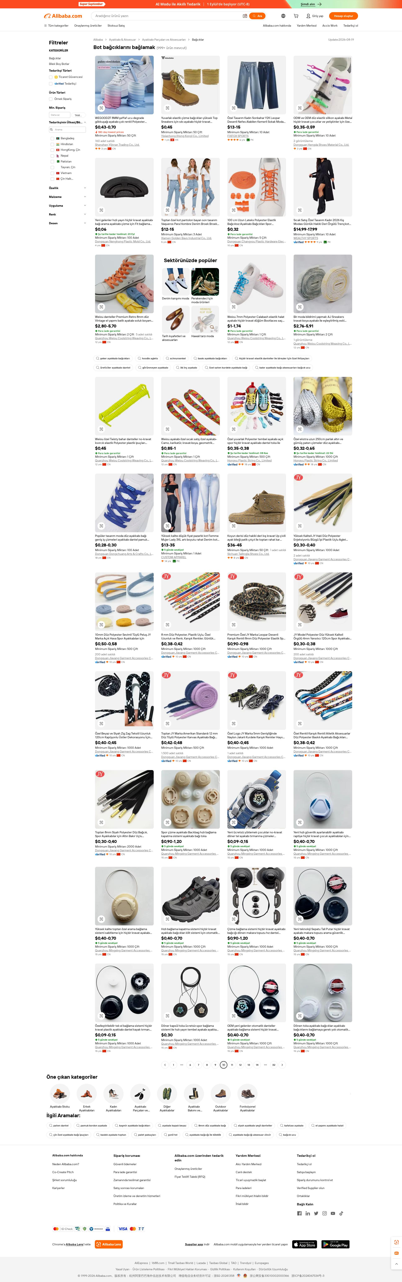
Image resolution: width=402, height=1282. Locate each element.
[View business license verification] (239, 1276)
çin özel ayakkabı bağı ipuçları (70, 1134)
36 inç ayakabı (188, 367)
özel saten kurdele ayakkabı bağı (228, 367)
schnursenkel (178, 358)
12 (240, 1064)
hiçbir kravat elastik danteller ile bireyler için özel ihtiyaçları (274, 358)
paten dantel (60, 1125)
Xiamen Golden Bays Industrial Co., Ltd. (186, 238)
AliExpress (141, 1263)
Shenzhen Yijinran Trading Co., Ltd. (117, 144)
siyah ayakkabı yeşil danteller (255, 1125)
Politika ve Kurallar (125, 1204)
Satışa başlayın (306, 1172)
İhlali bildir (242, 1204)
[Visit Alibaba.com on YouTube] (332, 1213)
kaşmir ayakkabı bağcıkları (134, 1125)
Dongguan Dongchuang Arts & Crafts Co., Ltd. (124, 553)
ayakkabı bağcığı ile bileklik (205, 1134)
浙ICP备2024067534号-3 (307, 1275)
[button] (244, 15)
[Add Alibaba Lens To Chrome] (109, 1244)
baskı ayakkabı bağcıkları (212, 358)
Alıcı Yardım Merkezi (249, 1164)
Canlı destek (244, 1172)
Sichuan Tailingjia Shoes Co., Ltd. (248, 553)
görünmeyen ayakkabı (155, 367)
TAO (233, 1263)
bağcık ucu (289, 1134)
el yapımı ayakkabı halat (330, 1125)
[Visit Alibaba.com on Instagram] (324, 1213)
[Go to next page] (282, 1065)
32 (273, 1064)
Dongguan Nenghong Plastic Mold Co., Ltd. (123, 241)
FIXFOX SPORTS (238, 136)
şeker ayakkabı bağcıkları (115, 358)
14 (257, 1064)
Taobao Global (218, 1263)
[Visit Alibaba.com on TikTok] (341, 1213)
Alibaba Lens (74, 1244)
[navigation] (67, 552)
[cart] (297, 16)
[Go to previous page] (165, 1065)
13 (248, 1064)
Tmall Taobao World (180, 1263)
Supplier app (194, 1244)
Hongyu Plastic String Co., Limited (249, 460)
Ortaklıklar (303, 1196)
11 (232, 1064)
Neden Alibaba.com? (65, 1164)
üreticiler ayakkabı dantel (115, 367)
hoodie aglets (150, 358)
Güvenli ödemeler (125, 1164)
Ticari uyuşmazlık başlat (251, 1180)
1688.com (158, 1263)
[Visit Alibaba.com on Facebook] (299, 1213)
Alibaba (98, 39)
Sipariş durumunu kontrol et (315, 1180)
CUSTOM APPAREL (173, 557)
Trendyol (245, 1263)
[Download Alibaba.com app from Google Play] (335, 1244)
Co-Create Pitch (63, 1172)
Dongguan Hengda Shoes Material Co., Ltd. (321, 144)
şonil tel (172, 1134)
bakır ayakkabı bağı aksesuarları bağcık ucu (284, 367)
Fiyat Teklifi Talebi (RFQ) (190, 1176)
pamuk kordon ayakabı (94, 1125)
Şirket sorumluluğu (64, 1180)
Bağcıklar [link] (198, 39)
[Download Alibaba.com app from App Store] (304, 1244)
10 (223, 1064)
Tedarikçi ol (304, 1164)
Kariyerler (58, 1188)
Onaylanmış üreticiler (188, 1168)
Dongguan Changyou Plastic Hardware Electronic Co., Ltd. (256, 241)
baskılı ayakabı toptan (113, 1134)
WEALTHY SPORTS (306, 238)
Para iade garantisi (125, 1172)
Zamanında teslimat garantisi (132, 1180)
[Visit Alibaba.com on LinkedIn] (307, 1213)
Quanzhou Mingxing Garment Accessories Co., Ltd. (190, 853)
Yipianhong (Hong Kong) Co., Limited (185, 136)
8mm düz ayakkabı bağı (212, 1125)
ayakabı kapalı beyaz (174, 1125)
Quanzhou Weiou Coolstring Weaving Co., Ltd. (124, 338)
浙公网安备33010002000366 (269, 1275)
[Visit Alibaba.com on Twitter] (316, 1213)
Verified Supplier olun (311, 1188)
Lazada (201, 1263)
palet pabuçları (147, 1134)
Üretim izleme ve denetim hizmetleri (136, 1196)
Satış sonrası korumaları (128, 1188)
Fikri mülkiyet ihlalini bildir (252, 1196)
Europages (262, 1263)
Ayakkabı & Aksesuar (122, 39)
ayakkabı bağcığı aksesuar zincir (252, 1134)
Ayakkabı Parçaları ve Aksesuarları (164, 39)
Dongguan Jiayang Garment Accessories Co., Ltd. (323, 559)
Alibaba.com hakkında (67, 1155)
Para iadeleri (243, 1188)
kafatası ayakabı (293, 1125)
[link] (396, 1242)
